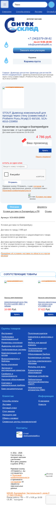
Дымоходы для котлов (11, 346)
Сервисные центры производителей (19, 421)
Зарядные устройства (38, 376)
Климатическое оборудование (35, 371)
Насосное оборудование (13, 379)
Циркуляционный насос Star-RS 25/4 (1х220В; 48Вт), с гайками (16, 304)
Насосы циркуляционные (13, 297)
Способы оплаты (23, 12)
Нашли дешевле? (43, 157)
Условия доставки (43, 197)
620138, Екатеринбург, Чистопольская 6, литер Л (28, 493)
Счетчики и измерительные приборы (13, 384)
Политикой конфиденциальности (16, 190)
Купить (45, 151)
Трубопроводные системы (13, 349)
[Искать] (51, 4)
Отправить (12, 182)
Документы (42, 207)
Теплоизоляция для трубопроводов (37, 349)
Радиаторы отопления (12, 342)
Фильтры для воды (37, 367)
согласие (37, 186)
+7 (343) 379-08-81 (14, 495)
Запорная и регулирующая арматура (13, 369)
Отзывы (48, 211)
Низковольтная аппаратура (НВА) (36, 388)
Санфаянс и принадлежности (9, 374)
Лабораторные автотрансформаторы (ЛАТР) (38, 381)
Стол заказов (8, 411)
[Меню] (4, 4)
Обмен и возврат (10, 418)
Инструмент (7, 333)
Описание (14, 207)
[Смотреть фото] (13, 98)
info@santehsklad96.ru (40, 44)
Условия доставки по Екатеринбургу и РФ (21, 211)
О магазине (6, 12)
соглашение (16, 482)
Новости (42, 404)
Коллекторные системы (39, 357)
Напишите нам (9, 415)
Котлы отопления (9, 364)
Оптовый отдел (9, 408)
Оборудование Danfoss (39, 354)
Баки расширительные (12, 388)
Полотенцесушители (37, 333)
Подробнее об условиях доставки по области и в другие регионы (25, 254)
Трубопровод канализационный (9, 338)
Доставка (38, 12)
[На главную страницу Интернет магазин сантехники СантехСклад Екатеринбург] (28, 25)
